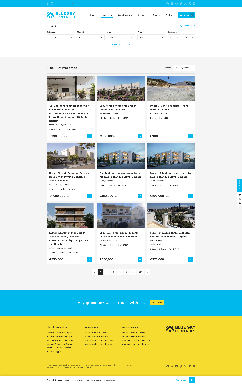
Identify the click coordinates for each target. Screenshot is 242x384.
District (80, 32)
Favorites (186, 15)
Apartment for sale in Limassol (98, 340)
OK (192, 380)
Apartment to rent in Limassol (136, 340)
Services (141, 15)
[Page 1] (94, 272)
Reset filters (189, 26)
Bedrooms (172, 32)
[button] (60, 37)
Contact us (157, 303)
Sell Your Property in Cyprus (60, 340)
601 (140, 272)
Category (51, 32)
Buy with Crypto (125, 15)
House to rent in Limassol (134, 333)
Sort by (168, 68)
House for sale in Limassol (96, 333)
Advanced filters (119, 44)
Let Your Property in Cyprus (59, 344)
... (133, 272)
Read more (181, 380)
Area (109, 32)
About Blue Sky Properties (59, 348)
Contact (169, 15)
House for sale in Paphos (96, 336)
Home (93, 15)
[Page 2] (147, 272)
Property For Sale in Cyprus (59, 333)
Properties (105, 15)
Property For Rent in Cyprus (60, 336)
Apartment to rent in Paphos (135, 344)
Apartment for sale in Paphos (98, 344)
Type (139, 32)
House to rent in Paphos (133, 336)
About (155, 15)
